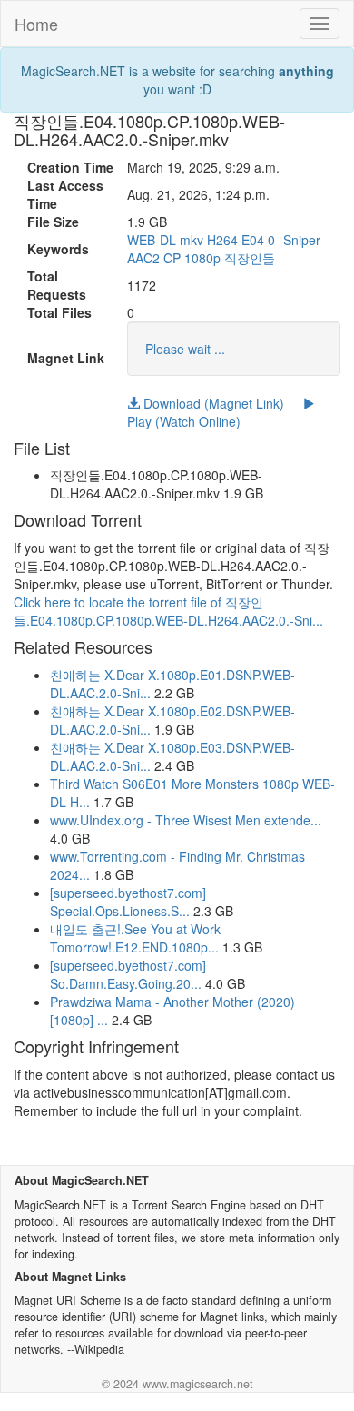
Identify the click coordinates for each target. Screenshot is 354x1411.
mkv (191, 240)
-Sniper (299, 240)
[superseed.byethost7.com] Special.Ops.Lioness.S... (128, 901)
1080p (202, 258)
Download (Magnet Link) (212, 403)
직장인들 (249, 258)
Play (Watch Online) (184, 421)
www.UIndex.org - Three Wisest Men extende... (185, 820)
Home (36, 23)
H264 (222, 240)
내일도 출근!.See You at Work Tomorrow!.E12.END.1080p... (135, 938)
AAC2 (143, 258)
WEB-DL (151, 240)
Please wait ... (185, 349)
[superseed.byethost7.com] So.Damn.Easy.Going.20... (128, 974)
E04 (252, 240)
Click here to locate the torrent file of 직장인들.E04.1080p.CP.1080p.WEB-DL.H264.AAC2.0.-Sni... (168, 611)
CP (172, 258)
